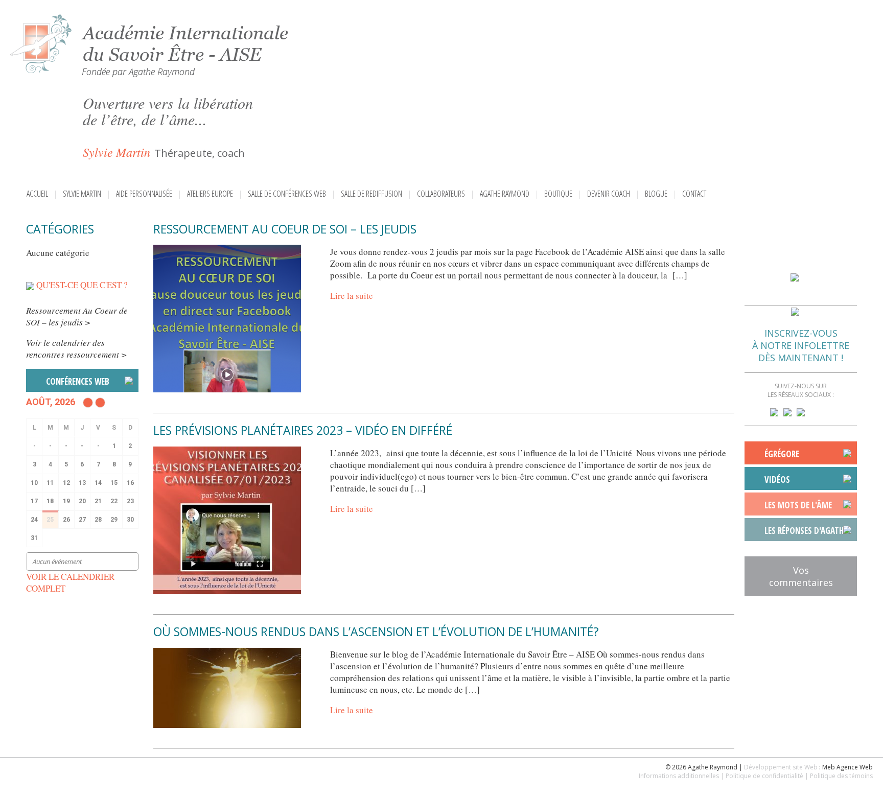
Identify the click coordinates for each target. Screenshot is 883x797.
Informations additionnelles (679, 775)
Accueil (37, 193)
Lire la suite (351, 295)
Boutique (558, 193)
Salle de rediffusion (371, 193)
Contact (694, 193)
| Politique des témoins (839, 775)
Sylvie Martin (82, 193)
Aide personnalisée (144, 193)
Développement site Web (781, 767)
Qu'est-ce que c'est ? (82, 285)
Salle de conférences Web (287, 193)
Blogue (656, 193)
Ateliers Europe (210, 193)
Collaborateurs (441, 193)
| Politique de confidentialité (762, 775)
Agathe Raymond (504, 193)
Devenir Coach (608, 193)
